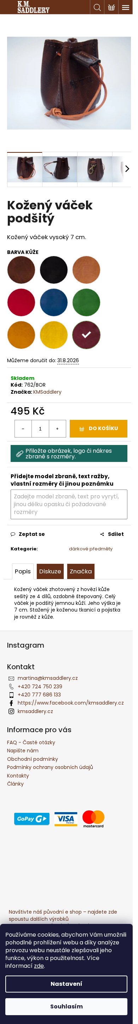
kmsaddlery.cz (35, 711)
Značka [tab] (81, 571)
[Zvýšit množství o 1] (57, 428)
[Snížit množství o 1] (23, 428)
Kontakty (18, 775)
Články (15, 783)
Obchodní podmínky (32, 759)
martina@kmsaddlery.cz (48, 678)
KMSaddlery (47, 391)
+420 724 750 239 (40, 686)
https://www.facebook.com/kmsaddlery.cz (71, 702)
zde (39, 966)
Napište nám (23, 750)
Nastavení (66, 984)
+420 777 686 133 (39, 694)
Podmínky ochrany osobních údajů (50, 767)
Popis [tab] (23, 571)
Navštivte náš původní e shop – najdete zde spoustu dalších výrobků (63, 915)
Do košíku (103, 428)
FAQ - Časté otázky (31, 742)
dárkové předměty (91, 548)
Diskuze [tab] (50, 571)
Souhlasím (66, 1006)
